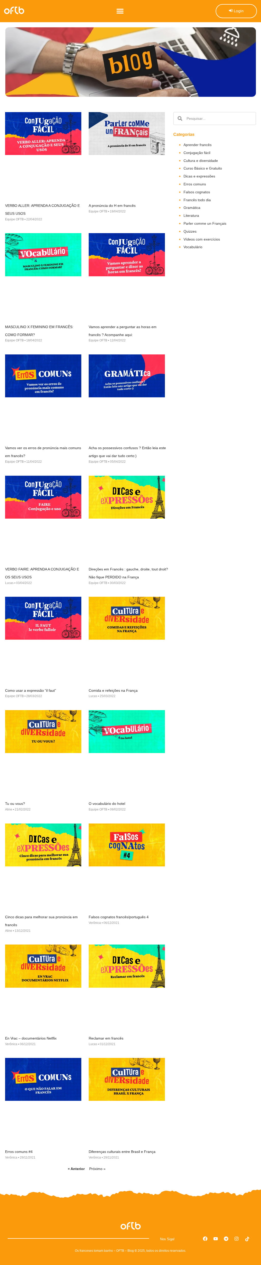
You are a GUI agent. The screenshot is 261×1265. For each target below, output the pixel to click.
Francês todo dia (197, 200)
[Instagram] (236, 1238)
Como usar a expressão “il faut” (30, 690)
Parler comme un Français (205, 223)
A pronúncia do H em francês (112, 206)
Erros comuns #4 (19, 1152)
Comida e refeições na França (113, 690)
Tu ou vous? (15, 804)
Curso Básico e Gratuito (203, 168)
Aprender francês (198, 145)
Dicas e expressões (199, 176)
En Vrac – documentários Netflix (31, 1038)
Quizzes (190, 231)
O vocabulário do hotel (107, 804)
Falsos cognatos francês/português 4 (119, 917)
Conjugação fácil (197, 153)
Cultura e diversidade (201, 161)
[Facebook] (205, 1238)
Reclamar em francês (106, 1038)
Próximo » (97, 1169)
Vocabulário (193, 247)
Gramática (192, 208)
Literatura (191, 215)
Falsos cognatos (197, 192)
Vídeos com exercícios (202, 239)
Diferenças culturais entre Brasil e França (122, 1152)
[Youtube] (215, 1238)
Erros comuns (195, 184)
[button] (120, 11)
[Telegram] (226, 1238)
